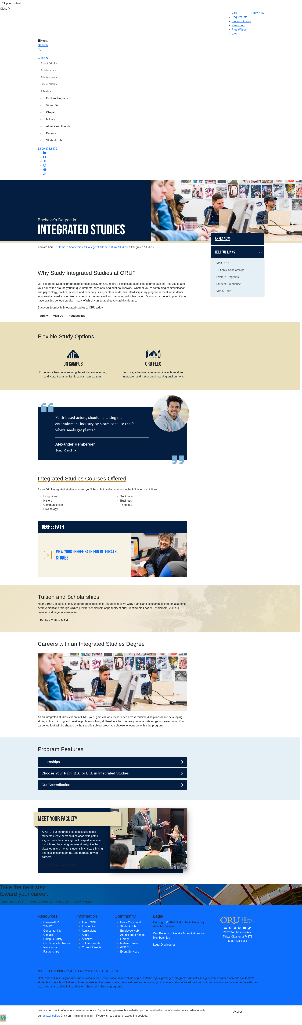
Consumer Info (52, 930)
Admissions (48, 77)
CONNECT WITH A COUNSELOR (48, 902)
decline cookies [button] (83, 1015)
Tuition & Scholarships (230, 270)
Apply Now (257, 12)
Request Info (239, 17)
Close (4, 8)
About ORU (48, 63)
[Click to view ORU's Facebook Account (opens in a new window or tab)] (230, 928)
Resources (47, 916)
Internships (50, 762)
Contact (48, 934)
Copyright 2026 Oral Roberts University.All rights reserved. (179, 924)
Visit (234, 12)
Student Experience (228, 283)
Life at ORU (48, 84)
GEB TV (125, 947)
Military (50, 119)
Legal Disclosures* (165, 944)
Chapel (50, 112)
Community (125, 916)
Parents (51, 133)
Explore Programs (57, 98)
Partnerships (51, 951)
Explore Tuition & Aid (54, 620)
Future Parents (91, 943)
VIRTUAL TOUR (12, 902)
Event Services (129, 951)
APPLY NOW (83, 902)
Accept (237, 1011)
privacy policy (50, 1015)
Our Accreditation (55, 785)
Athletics (46, 91)
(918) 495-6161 (237, 940)
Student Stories (241, 21)
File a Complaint (130, 922)
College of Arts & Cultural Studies (107, 247)
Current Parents (91, 947)
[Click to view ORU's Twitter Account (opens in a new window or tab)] (234, 928)
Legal (158, 916)
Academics (47, 70)
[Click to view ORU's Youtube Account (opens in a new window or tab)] (244, 928)
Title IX (47, 926)
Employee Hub (129, 930)
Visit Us (58, 315)
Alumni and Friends (58, 126)
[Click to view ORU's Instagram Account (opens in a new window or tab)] (239, 928)
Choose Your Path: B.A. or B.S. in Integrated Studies (85, 773)
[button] (3, 1017)
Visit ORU (222, 263)
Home (61, 247)
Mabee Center (129, 943)
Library (124, 939)
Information (86, 916)
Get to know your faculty (60, 865)
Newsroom (238, 25)
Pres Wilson (239, 29)
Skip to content (11, 3)
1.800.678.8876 (47, 148)
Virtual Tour (53, 105)
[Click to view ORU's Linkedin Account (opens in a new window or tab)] (225, 928)
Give (234, 33)
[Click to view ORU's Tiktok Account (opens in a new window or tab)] (249, 928)
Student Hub (54, 140)
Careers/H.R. (51, 922)
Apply (44, 315)
